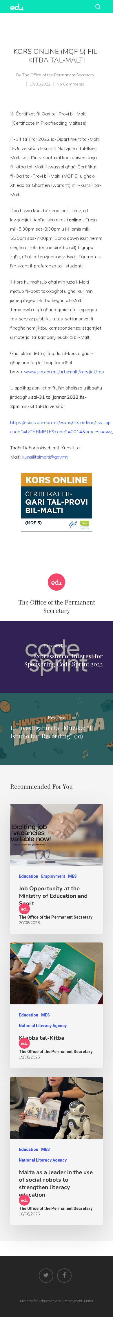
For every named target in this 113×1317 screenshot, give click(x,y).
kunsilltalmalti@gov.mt (45, 457)
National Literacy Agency (43, 1025)
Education (28, 876)
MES (72, 876)
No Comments (70, 84)
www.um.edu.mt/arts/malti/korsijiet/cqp (64, 372)
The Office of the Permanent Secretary (58, 74)
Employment (53, 876)
